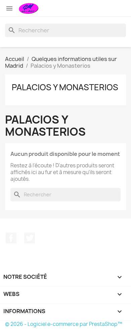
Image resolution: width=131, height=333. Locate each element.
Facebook (11, 238)
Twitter (29, 238)
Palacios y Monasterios (65, 87)
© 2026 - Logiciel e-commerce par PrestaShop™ (63, 324)
